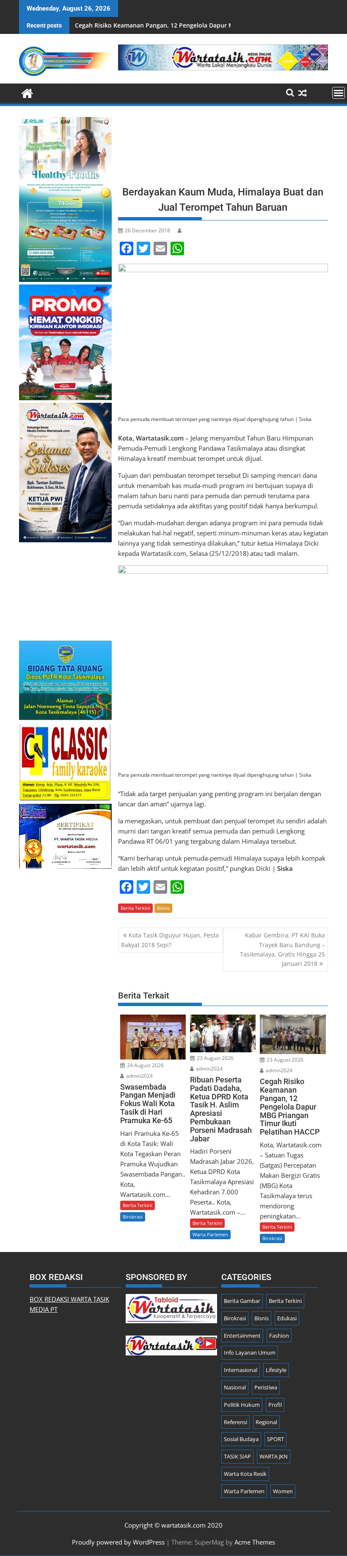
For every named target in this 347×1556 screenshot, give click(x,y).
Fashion (279, 1335)
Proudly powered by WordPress (118, 1542)
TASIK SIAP (237, 1456)
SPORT (275, 1439)
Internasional (240, 1370)
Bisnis (163, 908)
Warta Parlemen (210, 1234)
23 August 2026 (215, 1058)
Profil (275, 1404)
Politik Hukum (242, 1404)
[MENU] (338, 93)
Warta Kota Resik (245, 1474)
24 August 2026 (145, 1065)
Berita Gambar (242, 1301)
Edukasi (287, 1318)
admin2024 (139, 1075)
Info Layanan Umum (249, 1352)
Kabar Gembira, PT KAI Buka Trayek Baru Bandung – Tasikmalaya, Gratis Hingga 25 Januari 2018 (282, 949)
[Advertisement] (223, 148)
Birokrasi (133, 1216)
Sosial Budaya (241, 1439)
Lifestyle (276, 1370)
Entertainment (242, 1335)
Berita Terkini (135, 908)
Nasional (235, 1387)
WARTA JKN (273, 1456)
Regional (266, 1422)
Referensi (235, 1422)
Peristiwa (265, 1387)
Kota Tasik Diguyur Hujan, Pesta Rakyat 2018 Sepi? (170, 939)
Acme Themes (254, 1542)
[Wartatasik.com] (27, 92)
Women (283, 1491)
